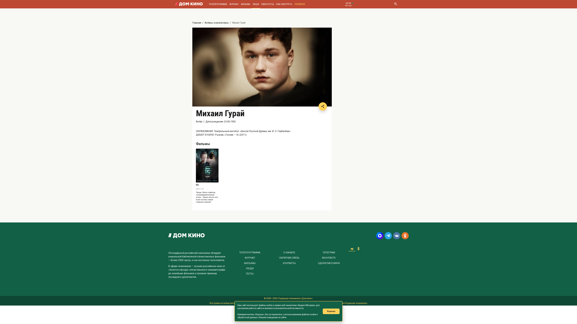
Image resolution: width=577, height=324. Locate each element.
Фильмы (245, 4)
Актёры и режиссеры (217, 22)
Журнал (233, 4)
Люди (256, 4)
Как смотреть (284, 4)
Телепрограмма (218, 4)
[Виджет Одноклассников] (358, 248)
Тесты (250, 273)
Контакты (289, 263)
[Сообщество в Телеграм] (388, 235)
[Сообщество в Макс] (379, 235)
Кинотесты (267, 4)
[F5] (207, 165)
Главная (196, 22)
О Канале (289, 252)
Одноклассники (329, 263)
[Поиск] (395, 4)
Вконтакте (329, 257)
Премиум (300, 4)
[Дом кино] (189, 4)
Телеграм (329, 252)
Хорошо (331, 311)
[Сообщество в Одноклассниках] (405, 235)
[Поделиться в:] (323, 106)
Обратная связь (289, 257)
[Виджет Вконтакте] (352, 248)
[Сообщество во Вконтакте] (396, 235)
